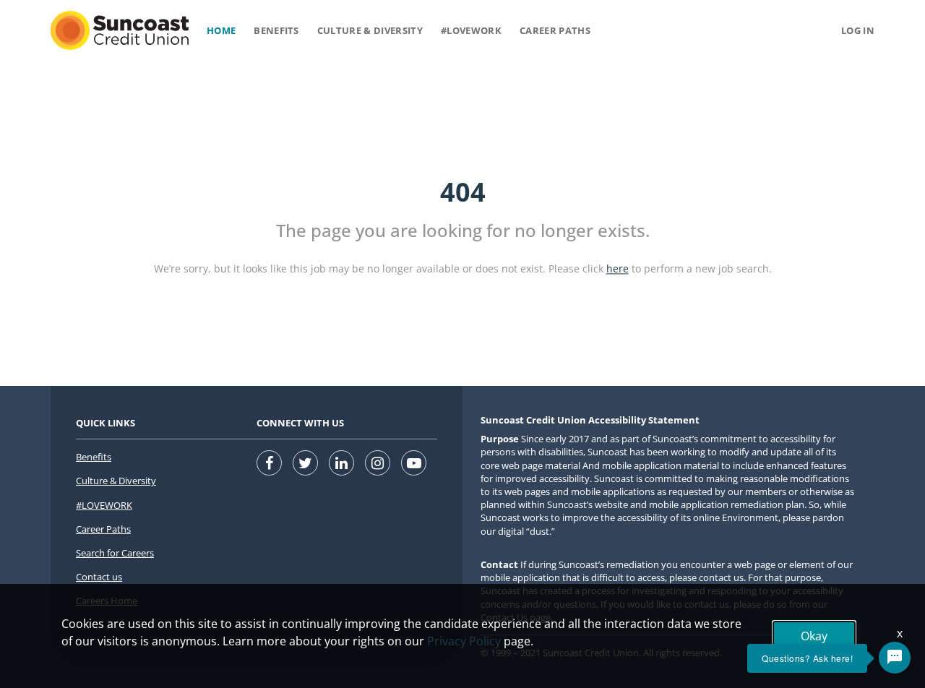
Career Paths (555, 30)
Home (221, 30)
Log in (857, 30)
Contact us (99, 576)
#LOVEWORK (104, 505)
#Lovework (471, 30)
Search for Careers (115, 552)
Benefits (276, 30)
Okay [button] (814, 636)
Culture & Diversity (370, 30)
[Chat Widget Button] (895, 658)
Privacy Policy (464, 641)
